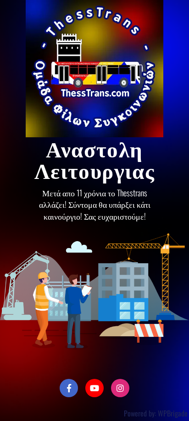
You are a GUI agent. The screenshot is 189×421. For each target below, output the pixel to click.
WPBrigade (173, 413)
